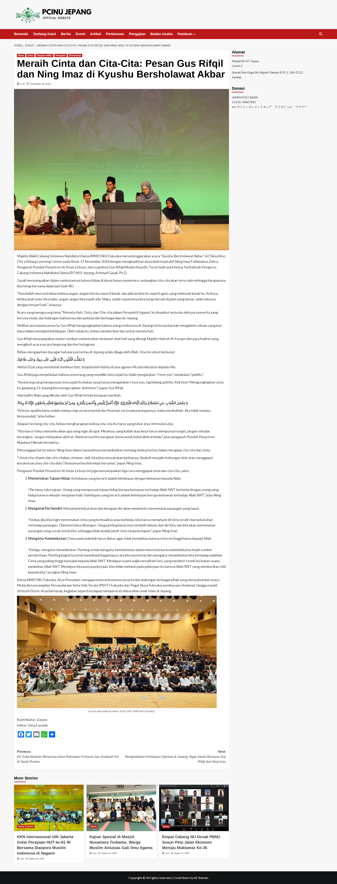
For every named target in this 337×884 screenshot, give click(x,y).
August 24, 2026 (36, 858)
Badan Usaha (161, 34)
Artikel (95, 34)
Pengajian (137, 34)
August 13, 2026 (109, 853)
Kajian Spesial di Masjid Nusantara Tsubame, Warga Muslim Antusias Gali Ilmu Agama (121, 842)
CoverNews (181, 878)
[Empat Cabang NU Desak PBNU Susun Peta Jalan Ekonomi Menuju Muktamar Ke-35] (194, 808)
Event (80, 34)
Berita (66, 34)
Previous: (68, 756)
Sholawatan (75, 55)
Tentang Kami (44, 34)
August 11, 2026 (181, 853)
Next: (175, 756)
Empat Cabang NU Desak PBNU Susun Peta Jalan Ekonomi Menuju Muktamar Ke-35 (191, 842)
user (22, 83)
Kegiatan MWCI (44, 55)
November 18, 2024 (40, 83)
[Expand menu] (194, 34)
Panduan (184, 34)
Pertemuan (115, 34)
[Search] (320, 34)
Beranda (21, 34)
